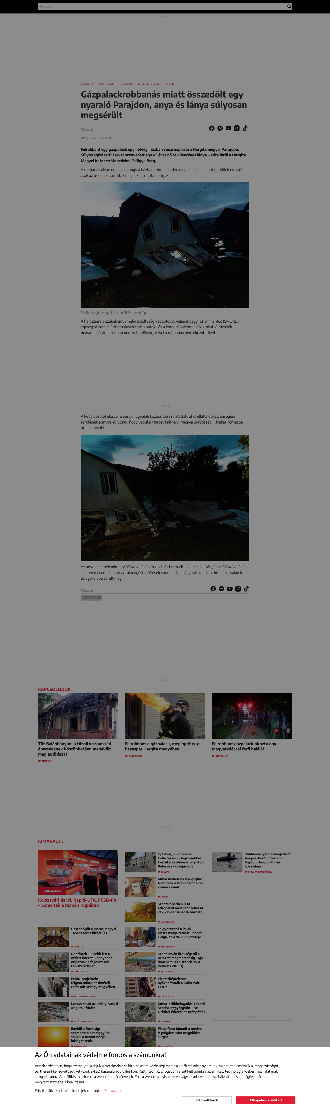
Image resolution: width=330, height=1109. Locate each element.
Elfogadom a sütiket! (266, 1100)
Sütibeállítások (207, 1100)
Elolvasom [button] (113, 1090)
